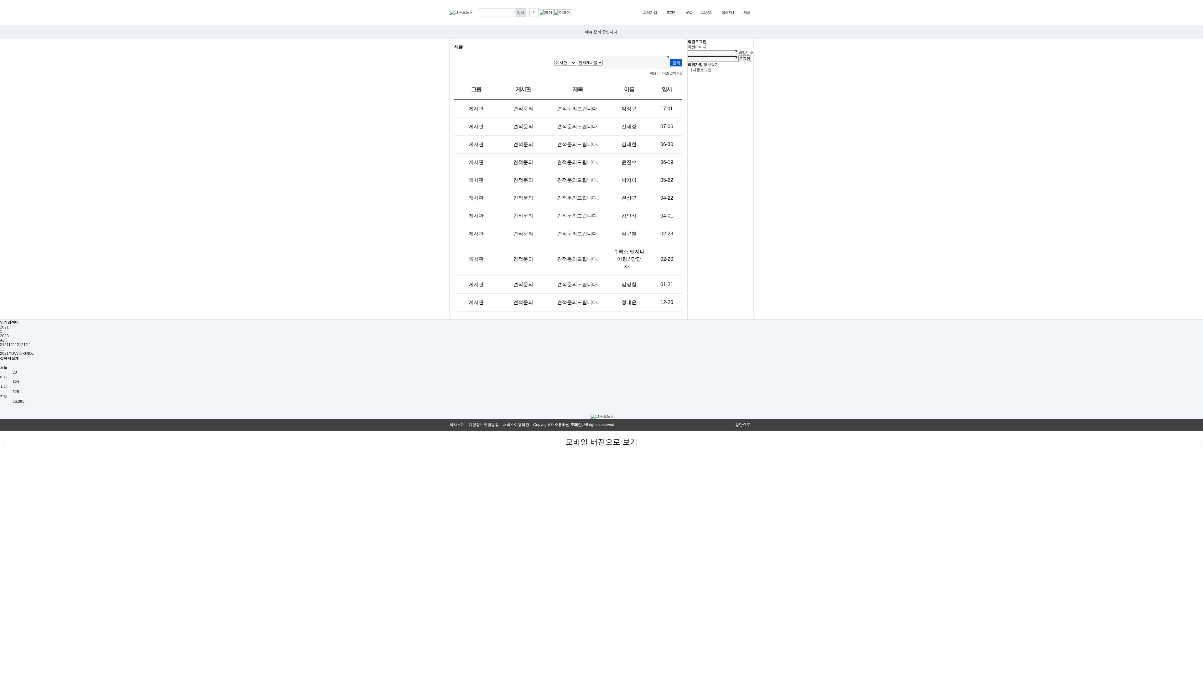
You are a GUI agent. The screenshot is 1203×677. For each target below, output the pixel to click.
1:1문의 (706, 12)
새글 (746, 12)
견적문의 (523, 108)
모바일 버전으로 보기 (601, 442)
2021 (4, 327)
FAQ (689, 12)
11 (2, 349)
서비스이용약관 (516, 424)
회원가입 (650, 12)
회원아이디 (697, 47)
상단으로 (742, 424)
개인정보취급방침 (484, 424)
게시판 (476, 108)
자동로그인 (702, 70)
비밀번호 (745, 52)
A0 (2, 340)
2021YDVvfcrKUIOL (17, 353)
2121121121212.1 (15, 345)
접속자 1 (727, 12)
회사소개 (457, 424)
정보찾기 (711, 64)
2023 (4, 336)
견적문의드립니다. (577, 108)
